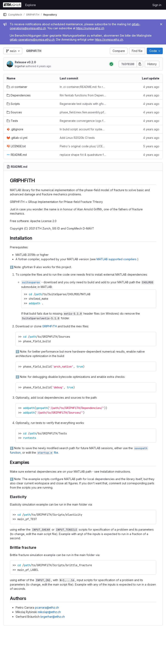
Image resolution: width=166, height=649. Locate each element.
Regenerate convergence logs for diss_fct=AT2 (83, 120)
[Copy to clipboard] (151, 294)
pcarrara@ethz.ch (47, 607)
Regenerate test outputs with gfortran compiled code (83, 103)
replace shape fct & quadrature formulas (83, 154)
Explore (30, 5)
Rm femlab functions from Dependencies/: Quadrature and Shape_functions (83, 95)
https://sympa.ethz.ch (90, 28)
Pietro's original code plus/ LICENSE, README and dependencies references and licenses (83, 146)
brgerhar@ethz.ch (52, 616)
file (48, 452)
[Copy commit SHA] (140, 64)
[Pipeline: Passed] (111, 64)
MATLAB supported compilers (116, 259)
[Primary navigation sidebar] (5, 14)
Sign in (156, 5)
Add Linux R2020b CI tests (77, 137)
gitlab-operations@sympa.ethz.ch (32, 39)
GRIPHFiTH (49, 326)
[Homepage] (12, 5)
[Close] (161, 24)
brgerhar (20, 66)
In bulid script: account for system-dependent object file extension (83, 129)
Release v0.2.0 (25, 62)
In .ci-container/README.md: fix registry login (83, 86)
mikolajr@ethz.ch (49, 612)
